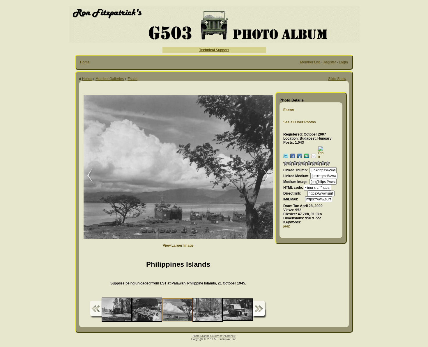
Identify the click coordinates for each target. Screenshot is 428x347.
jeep (286, 226)
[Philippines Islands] (86, 176)
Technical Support (214, 50)
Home (85, 62)
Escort (132, 79)
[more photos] (96, 309)
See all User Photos (299, 122)
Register (329, 62)
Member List (310, 62)
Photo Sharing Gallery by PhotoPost (214, 335)
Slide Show (337, 79)
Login (343, 62)
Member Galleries (109, 79)
